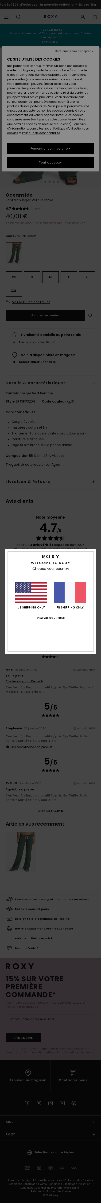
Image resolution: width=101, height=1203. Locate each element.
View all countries (51, 618)
